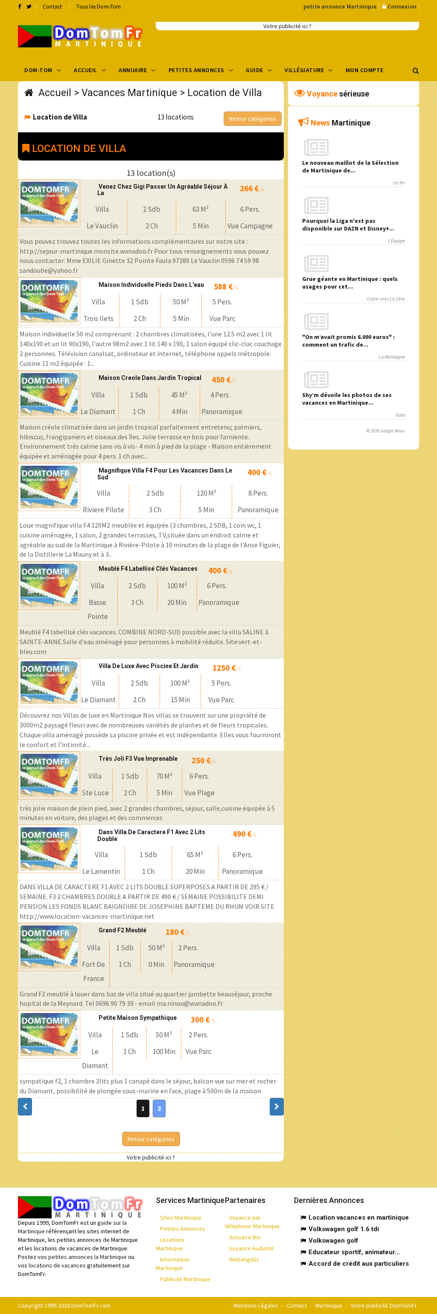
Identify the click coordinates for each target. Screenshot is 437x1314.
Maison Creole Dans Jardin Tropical (150, 377)
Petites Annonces (196, 70)
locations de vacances (57, 1265)
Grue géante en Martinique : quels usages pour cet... (350, 282)
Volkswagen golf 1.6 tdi (344, 1229)
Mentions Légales (255, 1305)
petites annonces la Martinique (87, 1257)
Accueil (85, 70)
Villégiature (304, 70)
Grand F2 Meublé (122, 930)
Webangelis (244, 1259)
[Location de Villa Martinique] (80, 36)
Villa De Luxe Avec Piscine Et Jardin (148, 666)
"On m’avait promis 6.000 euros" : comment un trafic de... (348, 340)
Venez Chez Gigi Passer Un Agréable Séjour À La (162, 189)
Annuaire (133, 70)
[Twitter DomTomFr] (29, 6)
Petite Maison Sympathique (138, 1017)
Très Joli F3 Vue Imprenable (138, 758)
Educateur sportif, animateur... (354, 1252)
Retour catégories (252, 119)
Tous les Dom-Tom (98, 6)
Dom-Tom (38, 70)
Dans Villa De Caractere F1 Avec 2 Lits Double (151, 835)
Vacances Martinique (129, 93)
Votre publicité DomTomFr (384, 1305)
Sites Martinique (180, 1217)
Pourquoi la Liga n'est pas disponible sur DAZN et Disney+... (348, 224)
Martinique (328, 1305)
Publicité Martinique (185, 1279)
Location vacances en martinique (359, 1217)
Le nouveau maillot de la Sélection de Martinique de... (350, 166)
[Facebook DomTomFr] (19, 6)
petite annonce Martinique (339, 6)
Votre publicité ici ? (287, 26)
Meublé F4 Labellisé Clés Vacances (148, 568)
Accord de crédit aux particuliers (359, 1263)
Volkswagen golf (333, 1240)
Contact (52, 6)
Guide (254, 70)
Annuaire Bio (245, 1237)
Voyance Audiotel (251, 1248)
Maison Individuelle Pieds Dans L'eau (151, 284)
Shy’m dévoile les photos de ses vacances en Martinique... (347, 398)
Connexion (402, 6)
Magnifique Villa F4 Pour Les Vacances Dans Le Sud (164, 473)
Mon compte (365, 70)
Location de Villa (224, 93)
